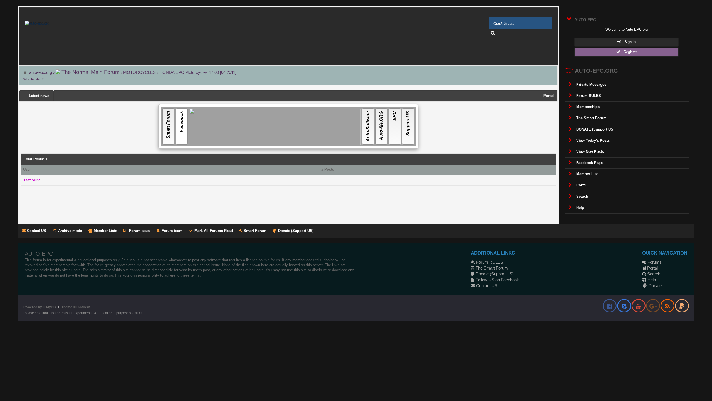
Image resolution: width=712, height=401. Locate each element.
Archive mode (69, 231)
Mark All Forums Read (213, 231)
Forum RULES (489, 262)
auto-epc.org (40, 72)
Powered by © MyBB (39, 307)
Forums (654, 262)
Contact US (36, 231)
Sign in (628, 42)
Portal (652, 268)
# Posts (327, 169)
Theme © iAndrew (75, 307)
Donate (654, 285)
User (27, 169)
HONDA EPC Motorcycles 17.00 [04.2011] (197, 72)
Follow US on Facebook (496, 279)
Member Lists (105, 231)
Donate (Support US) (295, 231)
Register (628, 52)
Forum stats (139, 231)
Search (653, 274)
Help (651, 279)
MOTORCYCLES (140, 72)
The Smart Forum (491, 268)
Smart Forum (254, 231)
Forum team (171, 231)
